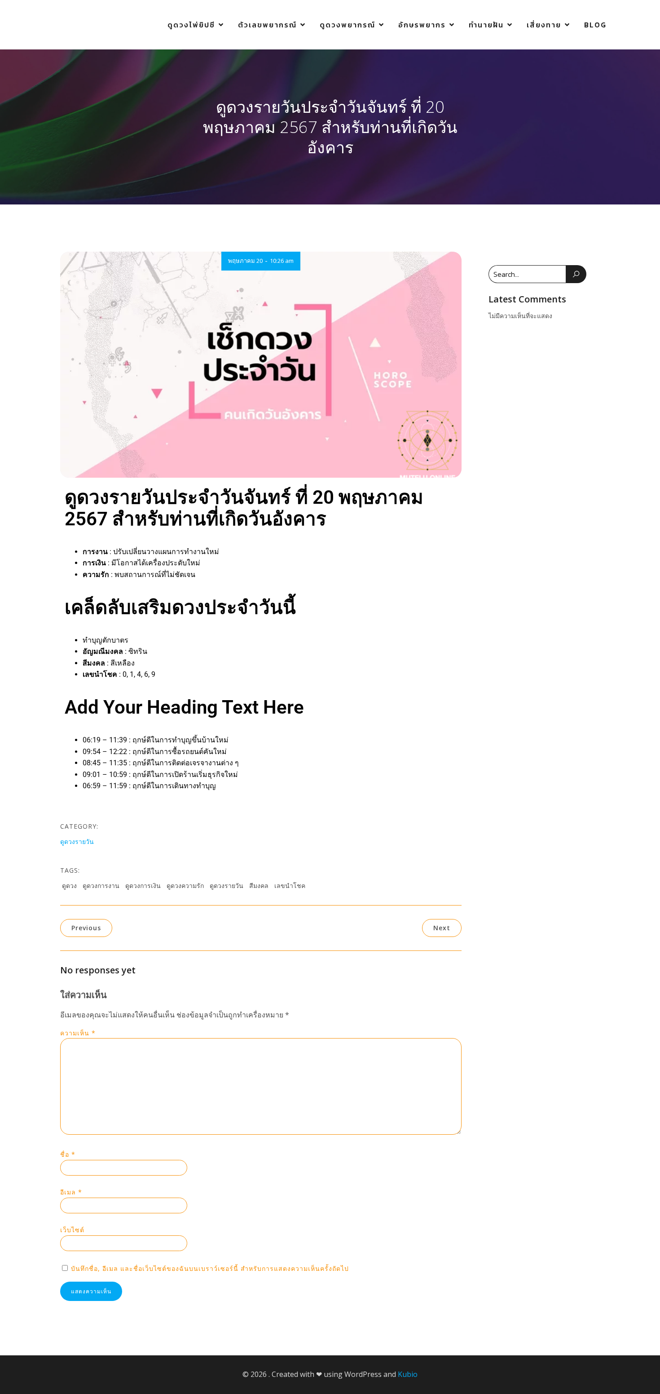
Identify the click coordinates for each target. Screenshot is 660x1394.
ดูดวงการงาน (101, 885)
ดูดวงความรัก (185, 885)
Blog (595, 24)
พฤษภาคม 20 (245, 261)
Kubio (408, 1374)
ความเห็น (78, 1033)
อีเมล (71, 1192)
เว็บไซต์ (72, 1229)
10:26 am (282, 261)
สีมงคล (258, 885)
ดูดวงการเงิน (143, 885)
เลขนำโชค (289, 885)
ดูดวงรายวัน (77, 841)
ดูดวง (69, 885)
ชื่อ (67, 1154)
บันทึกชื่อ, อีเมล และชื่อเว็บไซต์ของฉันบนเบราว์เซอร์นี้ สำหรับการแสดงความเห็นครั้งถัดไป (210, 1268)
